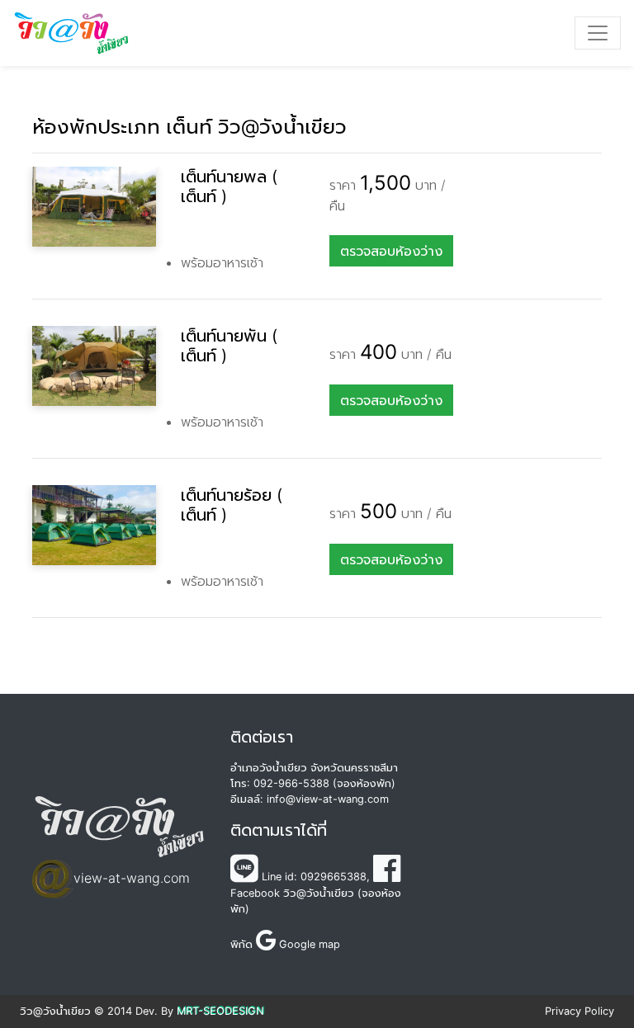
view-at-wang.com (131, 878)
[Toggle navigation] (598, 33)
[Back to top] (576, 970)
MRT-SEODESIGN (220, 1011)
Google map (308, 944)
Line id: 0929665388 (312, 876)
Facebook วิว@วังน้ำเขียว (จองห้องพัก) (315, 901)
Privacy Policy (579, 1011)
